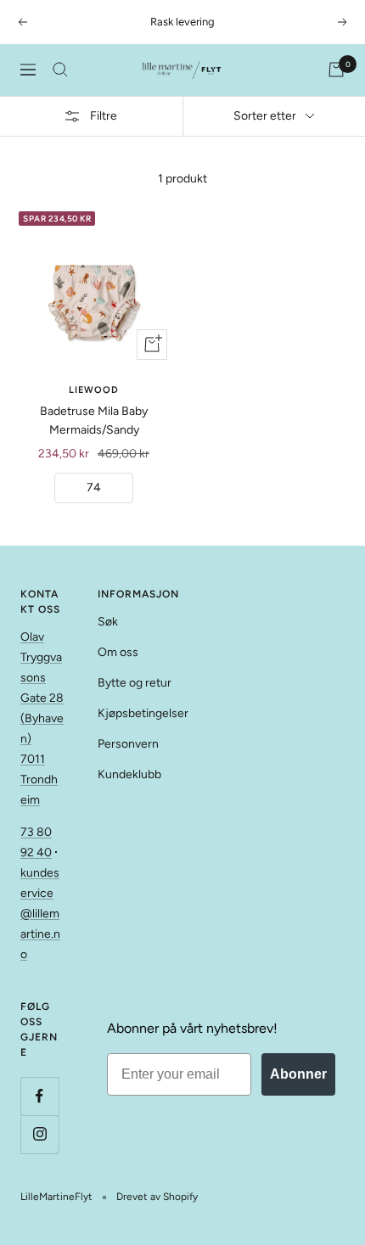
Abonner (298, 1074)
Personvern (128, 744)
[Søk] (60, 69)
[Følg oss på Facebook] (39, 1096)
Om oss (118, 652)
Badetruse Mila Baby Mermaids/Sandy (94, 420)
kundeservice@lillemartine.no (40, 914)
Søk (108, 621)
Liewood (94, 389)
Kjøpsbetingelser (143, 713)
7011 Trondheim (39, 779)
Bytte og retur (134, 683)
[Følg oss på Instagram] (39, 1134)
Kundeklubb (129, 774)
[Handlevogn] (336, 69)
